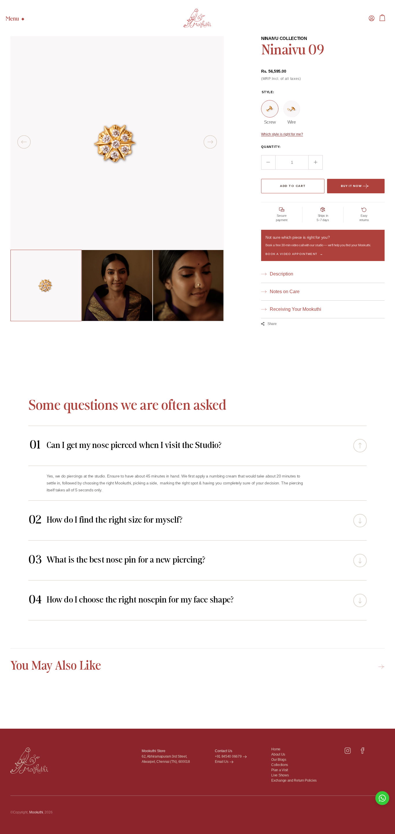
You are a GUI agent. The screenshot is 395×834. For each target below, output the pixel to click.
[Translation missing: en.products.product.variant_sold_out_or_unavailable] (269, 108)
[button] (371, 18)
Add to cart (293, 185)
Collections (279, 765)
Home (275, 749)
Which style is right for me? (282, 134)
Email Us (221, 762)
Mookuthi (36, 812)
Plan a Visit (279, 770)
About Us (278, 754)
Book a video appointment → (294, 254)
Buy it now (351, 186)
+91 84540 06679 (228, 756)
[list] (117, 143)
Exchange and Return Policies (294, 780)
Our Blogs (278, 760)
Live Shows (280, 775)
